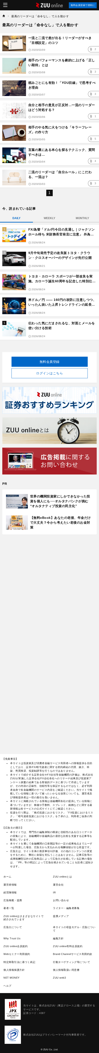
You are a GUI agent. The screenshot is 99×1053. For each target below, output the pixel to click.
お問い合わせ (61, 900)
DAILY (16, 218)
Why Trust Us (11, 938)
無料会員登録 (50, 362)
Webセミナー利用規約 (16, 954)
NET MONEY (11, 977)
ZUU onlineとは (62, 876)
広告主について (12, 927)
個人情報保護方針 (14, 969)
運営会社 (58, 884)
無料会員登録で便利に (83, 5)
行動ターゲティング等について (71, 962)
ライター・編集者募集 (66, 908)
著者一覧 (8, 908)
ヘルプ (7, 985)
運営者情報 (10, 884)
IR (54, 892)
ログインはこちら (49, 373)
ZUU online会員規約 (15, 946)
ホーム (7, 876)
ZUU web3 (59, 977)
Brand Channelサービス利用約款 (72, 954)
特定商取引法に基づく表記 (19, 962)
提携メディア (61, 916)
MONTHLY (82, 218)
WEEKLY (49, 218)
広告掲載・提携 (12, 900)
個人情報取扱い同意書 (66, 969)
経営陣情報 (10, 892)
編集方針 (58, 938)
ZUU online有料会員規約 (67, 946)
